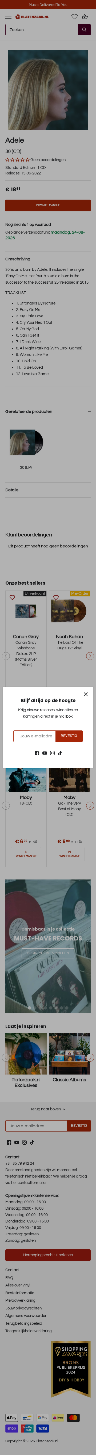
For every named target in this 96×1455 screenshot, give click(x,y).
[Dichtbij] (86, 694)
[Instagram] (52, 753)
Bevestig (69, 736)
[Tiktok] (60, 753)
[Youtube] (44, 753)
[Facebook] (37, 753)
